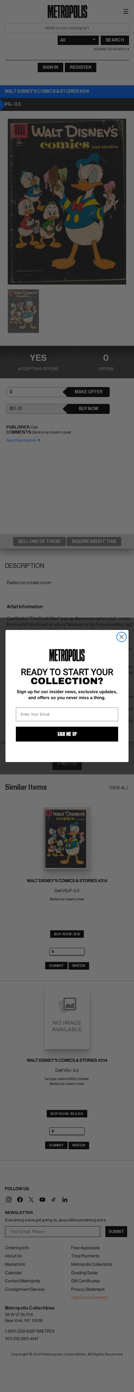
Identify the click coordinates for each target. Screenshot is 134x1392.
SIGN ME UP (67, 734)
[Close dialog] (122, 637)
